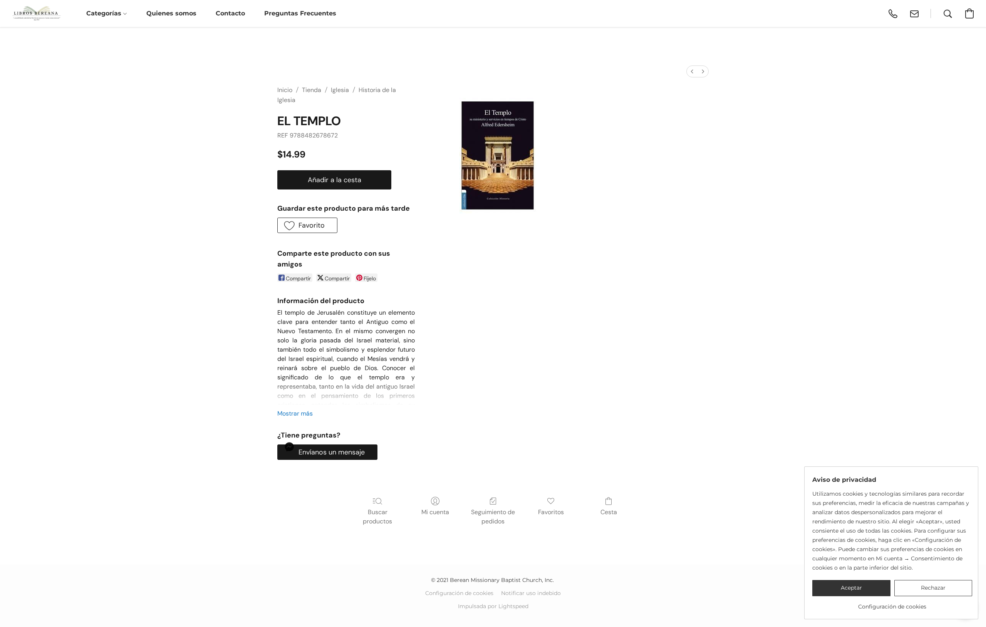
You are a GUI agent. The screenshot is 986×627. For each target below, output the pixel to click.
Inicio (284, 90)
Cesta (608, 512)
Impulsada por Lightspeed (493, 606)
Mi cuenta (435, 512)
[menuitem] (692, 71)
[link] (892, 603)
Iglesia (340, 90)
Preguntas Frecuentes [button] (300, 13)
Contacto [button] (230, 13)
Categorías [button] (104, 13)
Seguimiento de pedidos (493, 516)
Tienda (311, 90)
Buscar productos (377, 516)
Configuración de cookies (459, 593)
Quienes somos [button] (171, 13)
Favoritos (551, 512)
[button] (36, 13)
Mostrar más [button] (295, 413)
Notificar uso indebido (531, 593)
